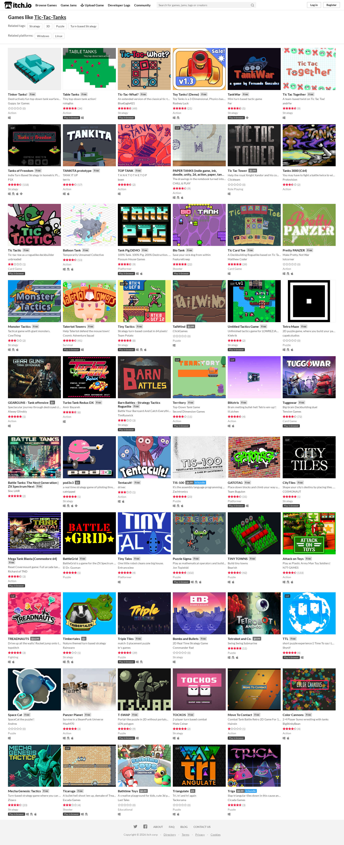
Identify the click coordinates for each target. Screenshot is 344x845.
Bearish (232, 567)
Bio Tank (179, 250)
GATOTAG (235, 482)
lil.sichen (233, 411)
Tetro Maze (291, 326)
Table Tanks (71, 94)
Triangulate (181, 791)
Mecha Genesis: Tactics (24, 791)
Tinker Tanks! (17, 94)
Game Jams (69, 5)
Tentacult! (125, 482)
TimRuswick (125, 415)
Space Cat (15, 715)
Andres (12, 723)
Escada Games (71, 800)
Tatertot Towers (74, 326)
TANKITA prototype (77, 170)
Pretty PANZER (294, 250)
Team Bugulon (236, 491)
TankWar (234, 94)
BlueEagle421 (126, 103)
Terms (185, 834)
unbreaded (14, 259)
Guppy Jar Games (18, 103)
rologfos (68, 103)
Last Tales (123, 800)
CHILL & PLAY (182, 183)
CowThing (14, 335)
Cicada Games (236, 800)
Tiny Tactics (126, 326)
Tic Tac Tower (237, 170)
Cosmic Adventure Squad (78, 335)
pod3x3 (68, 482)
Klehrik (232, 335)
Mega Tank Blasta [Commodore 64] (32, 558)
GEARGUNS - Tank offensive (28, 402)
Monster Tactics (19, 326)
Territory (179, 402)
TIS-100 (178, 482)
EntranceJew (126, 567)
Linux (58, 36)
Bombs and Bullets (185, 639)
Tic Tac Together (294, 94)
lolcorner (288, 259)
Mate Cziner (180, 723)
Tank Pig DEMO (129, 250)
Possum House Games (131, 259)
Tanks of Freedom (20, 170)
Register (331, 5)
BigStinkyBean (291, 723)
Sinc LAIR (14, 491)
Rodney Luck (181, 103)
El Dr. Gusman (71, 567)
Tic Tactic (14, 250)
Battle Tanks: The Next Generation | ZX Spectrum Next (33, 484)
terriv (66, 179)
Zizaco (12, 800)
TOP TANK (125, 170)
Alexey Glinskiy (17, 411)
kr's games (124, 647)
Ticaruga (69, 791)
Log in (314, 5)
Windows (43, 36)
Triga (231, 791)
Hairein (232, 723)
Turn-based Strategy (83, 26)
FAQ (171, 826)
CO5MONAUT (292, 491)
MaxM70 (68, 723)
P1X (10, 179)
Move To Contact (240, 715)
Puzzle (60, 26)
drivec (122, 487)
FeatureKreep (181, 259)
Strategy (34, 26)
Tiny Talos (125, 558)
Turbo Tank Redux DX (78, 402)
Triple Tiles (126, 639)
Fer (230, 103)
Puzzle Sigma (182, 558)
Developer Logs (119, 5)
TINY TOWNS (238, 558)
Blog (184, 826)
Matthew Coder (237, 259)
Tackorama (179, 800)
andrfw (287, 103)
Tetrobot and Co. (239, 639)
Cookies (216, 834)
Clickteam (234, 179)
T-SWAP (124, 715)
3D (48, 26)
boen (121, 179)
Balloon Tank (72, 250)
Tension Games (292, 411)
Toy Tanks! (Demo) (186, 94)
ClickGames (180, 331)
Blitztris (233, 402)
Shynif (286, 647)
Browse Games (46, 5)
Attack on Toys (293, 558)
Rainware (69, 647)
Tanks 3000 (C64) (295, 170)
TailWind (179, 326)
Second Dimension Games (189, 411)
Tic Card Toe (236, 250)
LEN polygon (126, 723)
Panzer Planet (73, 715)
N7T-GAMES (290, 567)
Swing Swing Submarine (242, 643)
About (158, 826)
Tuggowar (290, 402)
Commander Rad (183, 647)
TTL (285, 639)
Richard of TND (17, 571)
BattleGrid (70, 558)
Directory (170, 834)
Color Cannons (293, 715)
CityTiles (289, 482)
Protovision (290, 179)
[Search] (252, 5)
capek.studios (291, 335)
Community (142, 5)
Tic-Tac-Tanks (50, 17)
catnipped (69, 491)
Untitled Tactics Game (243, 326)
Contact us (202, 826)
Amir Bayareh (71, 407)
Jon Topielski (181, 567)
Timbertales (71, 639)
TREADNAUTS (18, 639)
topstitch (13, 647)
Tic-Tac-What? (128, 94)
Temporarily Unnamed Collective (83, 254)
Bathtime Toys (128, 791)
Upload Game (94, 5)
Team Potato (125, 335)
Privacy (200, 834)
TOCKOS (179, 715)
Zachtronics (180, 491)
